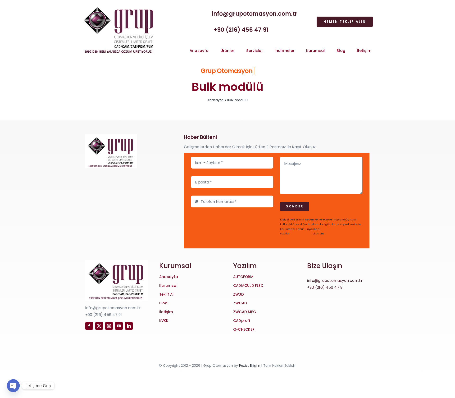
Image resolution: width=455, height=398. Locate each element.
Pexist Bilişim (249, 365)
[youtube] (119, 326)
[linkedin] (129, 326)
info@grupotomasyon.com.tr (254, 14)
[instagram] (109, 326)
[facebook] (89, 326)
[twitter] (99, 326)
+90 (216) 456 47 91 (240, 30)
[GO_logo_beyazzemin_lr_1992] (119, 4)
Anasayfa (215, 100)
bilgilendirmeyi (301, 233)
